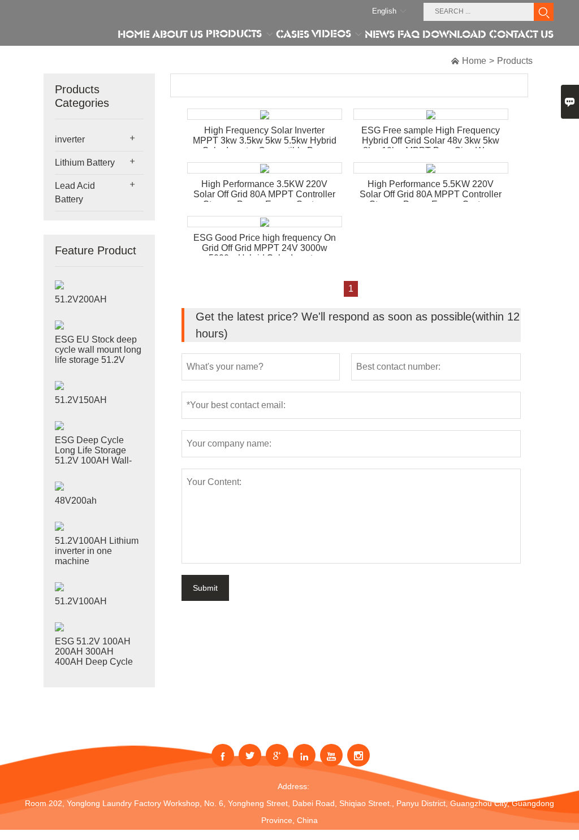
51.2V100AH (81, 601)
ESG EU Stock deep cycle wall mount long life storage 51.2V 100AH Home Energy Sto (98, 360)
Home (474, 61)
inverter (70, 139)
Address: (293, 786)
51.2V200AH (81, 299)
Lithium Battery (85, 162)
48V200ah (76, 500)
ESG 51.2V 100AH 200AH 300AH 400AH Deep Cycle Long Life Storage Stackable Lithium (94, 662)
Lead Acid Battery (75, 192)
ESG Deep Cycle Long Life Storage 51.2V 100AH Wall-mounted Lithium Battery (93, 460)
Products (515, 61)
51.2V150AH (81, 400)
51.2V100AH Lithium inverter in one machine (97, 551)
